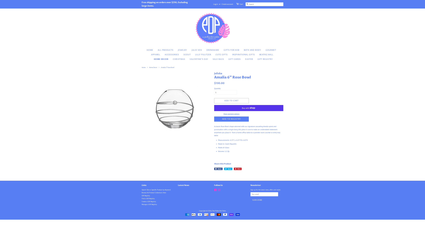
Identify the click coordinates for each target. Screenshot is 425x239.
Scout (187, 54)
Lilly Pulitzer (203, 54)
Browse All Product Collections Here (154, 193)
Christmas (179, 59)
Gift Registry (265, 59)
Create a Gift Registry (149, 201)
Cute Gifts (222, 54)
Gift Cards (234, 59)
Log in (215, 4)
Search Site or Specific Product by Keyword (156, 190)
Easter (249, 59)
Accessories (172, 54)
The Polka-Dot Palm (219, 211)
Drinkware (213, 50)
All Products (165, 50)
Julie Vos (197, 50)
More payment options (231, 114)
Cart (241, 4)
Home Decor (161, 59)
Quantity (217, 88)
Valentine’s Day (199, 59)
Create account (227, 4)
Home (150, 50)
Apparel (155, 54)
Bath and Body (252, 50)
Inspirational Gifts (243, 54)
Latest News (183, 185)
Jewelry (182, 50)
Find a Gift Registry (148, 198)
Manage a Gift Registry (149, 204)
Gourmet (271, 50)
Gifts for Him (231, 50)
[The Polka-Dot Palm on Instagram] (219, 190)
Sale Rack (218, 59)
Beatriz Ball (266, 54)
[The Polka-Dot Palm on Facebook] (215, 190)
